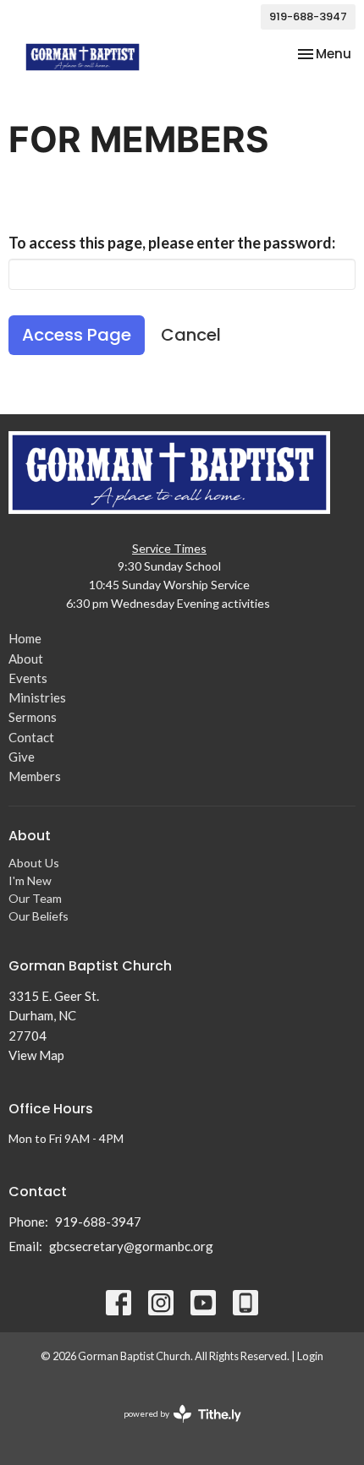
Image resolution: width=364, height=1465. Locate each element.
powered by (174, 1428)
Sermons (32, 716)
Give (21, 756)
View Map (36, 1055)
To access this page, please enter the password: (171, 242)
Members (34, 776)
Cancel (191, 335)
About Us (33, 862)
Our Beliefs (38, 916)
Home (24, 638)
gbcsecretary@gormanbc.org (131, 1246)
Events (27, 678)
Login (310, 1356)
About (25, 658)
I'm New (30, 880)
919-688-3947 (308, 16)
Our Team (35, 898)
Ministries (37, 697)
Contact (31, 737)
